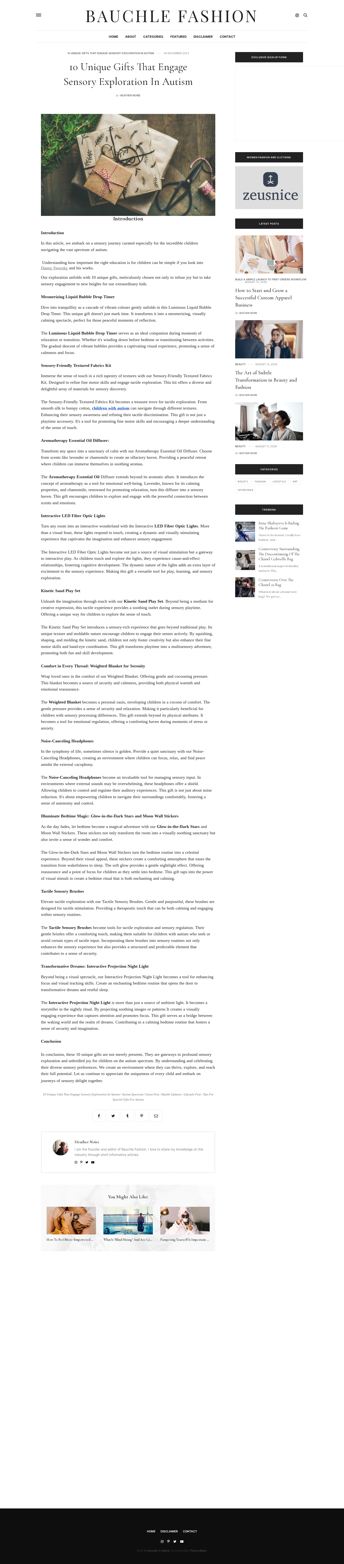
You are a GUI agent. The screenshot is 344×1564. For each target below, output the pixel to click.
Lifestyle (279, 481)
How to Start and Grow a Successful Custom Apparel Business (263, 297)
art (295, 481)
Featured (178, 36)
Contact (227, 36)
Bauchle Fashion (172, 15)
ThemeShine (198, 1550)
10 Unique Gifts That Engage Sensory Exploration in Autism (110, 53)
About (130, 36)
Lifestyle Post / (193, 1094)
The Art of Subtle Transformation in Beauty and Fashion (266, 380)
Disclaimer (203, 36)
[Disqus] (128, 1321)
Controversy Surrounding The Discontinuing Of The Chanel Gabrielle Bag (279, 554)
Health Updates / (172, 1094)
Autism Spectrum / (134, 1094)
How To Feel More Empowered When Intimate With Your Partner (92, 1240)
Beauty (240, 364)
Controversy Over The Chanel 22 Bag (276, 582)
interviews (245, 490)
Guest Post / (153, 1094)
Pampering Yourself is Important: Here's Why (191, 1240)
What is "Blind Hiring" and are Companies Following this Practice (148, 1240)
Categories (153, 36)
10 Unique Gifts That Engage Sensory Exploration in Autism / (82, 1094)
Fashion (260, 481)
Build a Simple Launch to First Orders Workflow (270, 279)
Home (113, 36)
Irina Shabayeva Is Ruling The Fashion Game (279, 526)
